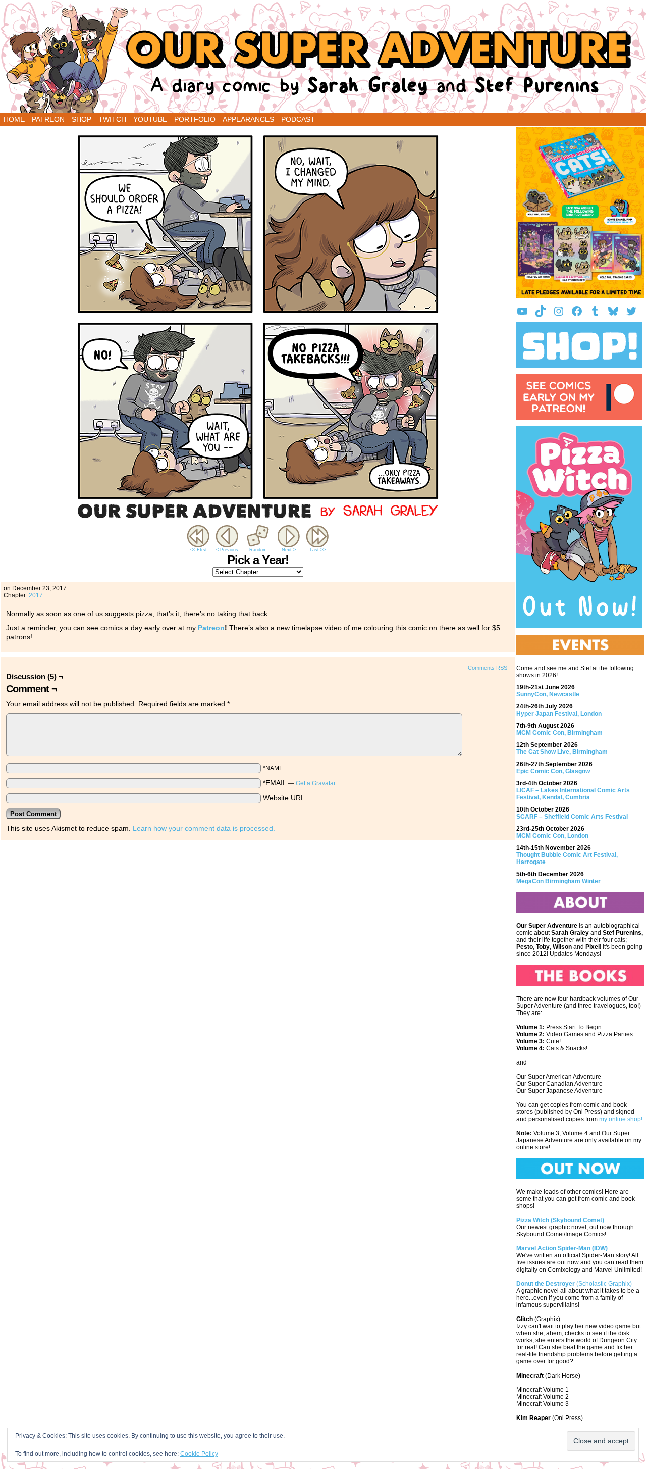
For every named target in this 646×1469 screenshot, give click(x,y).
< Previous (227, 549)
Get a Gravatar (316, 783)
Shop (81, 119)
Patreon (48, 119)
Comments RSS (487, 668)
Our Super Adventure (323, 59)
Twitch (112, 119)
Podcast (298, 119)
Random (258, 549)
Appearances (248, 119)
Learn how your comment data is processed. (204, 828)
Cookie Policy (199, 1453)
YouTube (150, 119)
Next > (289, 549)
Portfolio (195, 119)
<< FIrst (198, 549)
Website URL (284, 798)
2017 (36, 595)
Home (14, 119)
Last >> (318, 549)
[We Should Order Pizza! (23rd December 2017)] (258, 521)
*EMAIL (299, 783)
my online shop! (620, 1119)
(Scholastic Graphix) (574, 1283)
